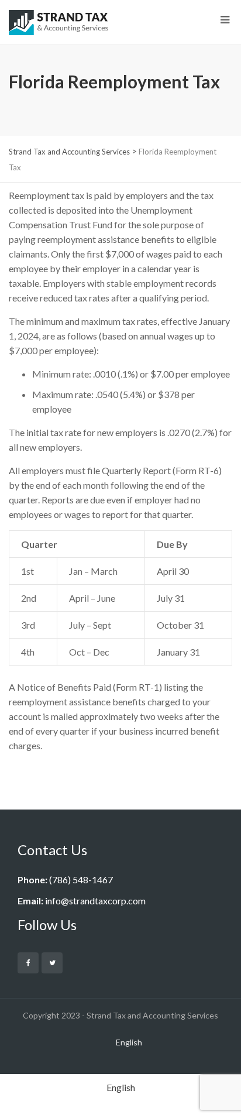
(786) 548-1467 (81, 879)
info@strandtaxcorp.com (95, 900)
